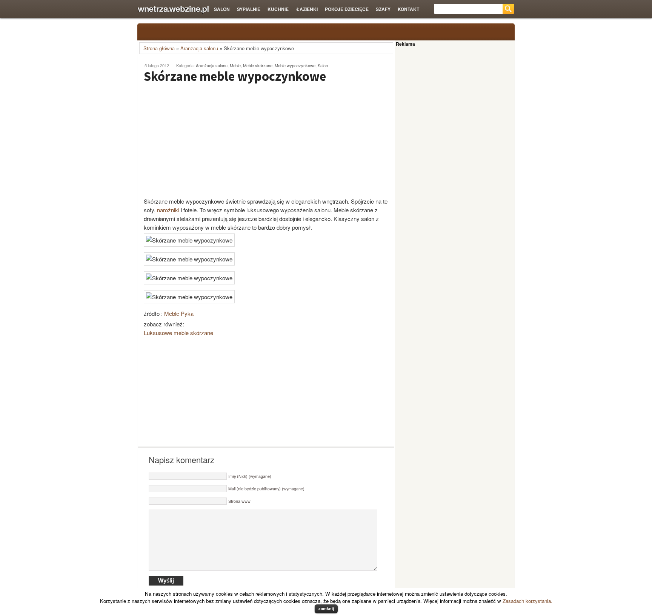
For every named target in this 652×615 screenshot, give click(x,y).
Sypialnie (248, 9)
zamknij (326, 608)
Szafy (383, 9)
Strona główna (159, 48)
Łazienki (307, 9)
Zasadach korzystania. (527, 600)
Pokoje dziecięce (347, 9)
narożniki (168, 210)
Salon (222, 9)
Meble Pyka (179, 313)
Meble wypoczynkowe (295, 65)
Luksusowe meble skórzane (178, 333)
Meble (235, 65)
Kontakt (408, 9)
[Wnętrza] (173, 10)
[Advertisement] (201, 140)
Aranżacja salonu (199, 48)
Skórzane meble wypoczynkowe (235, 76)
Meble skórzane (257, 65)
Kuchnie (278, 9)
